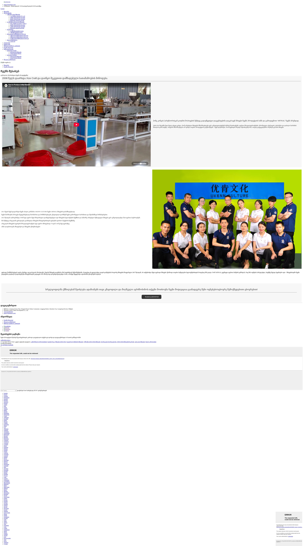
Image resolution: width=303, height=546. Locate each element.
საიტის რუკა (51, 342)
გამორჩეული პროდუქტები (39, 342)
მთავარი (6, 11)
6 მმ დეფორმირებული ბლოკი (19, 35)
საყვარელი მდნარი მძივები (75, 342)
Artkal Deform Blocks (15, 53)
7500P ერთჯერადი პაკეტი (17, 26)
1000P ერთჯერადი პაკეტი (17, 17)
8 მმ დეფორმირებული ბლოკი (19, 37)
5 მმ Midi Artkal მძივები (13, 14)
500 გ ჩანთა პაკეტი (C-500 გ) (18, 23)
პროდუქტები (7, 13)
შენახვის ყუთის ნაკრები (17, 20)
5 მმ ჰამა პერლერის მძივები (92, 342)
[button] (151, 297)
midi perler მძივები (140, 342)
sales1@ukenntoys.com (10, 4)
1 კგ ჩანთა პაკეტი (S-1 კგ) (17, 16)
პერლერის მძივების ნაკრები (125, 342)
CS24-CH (12, 41)
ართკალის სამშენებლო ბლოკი (16, 34)
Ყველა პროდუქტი (151, 342)
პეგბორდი (10, 29)
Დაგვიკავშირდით (9, 59)
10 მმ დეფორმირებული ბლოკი (19, 38)
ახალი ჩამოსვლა (12, 40)
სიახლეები (7, 44)
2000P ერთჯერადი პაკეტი (17, 25)
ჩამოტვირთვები (8, 49)
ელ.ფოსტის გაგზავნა (7, 345)
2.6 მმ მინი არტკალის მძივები (15, 22)
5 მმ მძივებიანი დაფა (16, 32)
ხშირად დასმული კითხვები (12, 46)
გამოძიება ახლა (5, 340)
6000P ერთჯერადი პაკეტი (17, 19)
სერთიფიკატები (11, 50)
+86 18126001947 (8, 311)
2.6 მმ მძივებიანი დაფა (17, 31)
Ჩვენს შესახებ (8, 47)
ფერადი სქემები (12, 55)
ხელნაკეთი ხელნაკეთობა (108, 342)
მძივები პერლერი (60, 342)
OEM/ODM (7, 43)
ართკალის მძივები (15, 52)
